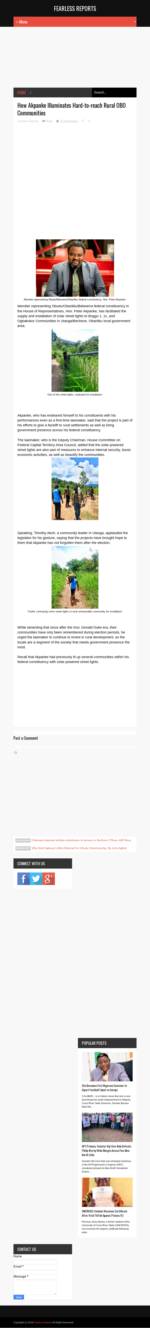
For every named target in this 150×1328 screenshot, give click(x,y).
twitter (36, 878)
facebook (23, 878)
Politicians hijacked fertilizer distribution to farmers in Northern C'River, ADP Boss (81, 840)
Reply (50, 121)
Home (21, 92)
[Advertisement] (75, 60)
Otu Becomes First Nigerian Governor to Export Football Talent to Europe (104, 1087)
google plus (48, 878)
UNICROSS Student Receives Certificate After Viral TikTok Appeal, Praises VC (104, 1213)
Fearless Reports (75, 8)
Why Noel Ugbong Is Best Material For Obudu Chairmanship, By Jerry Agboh (79, 848)
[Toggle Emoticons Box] (15, 753)
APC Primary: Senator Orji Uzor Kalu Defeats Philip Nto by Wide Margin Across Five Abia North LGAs (106, 1150)
